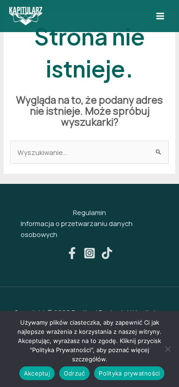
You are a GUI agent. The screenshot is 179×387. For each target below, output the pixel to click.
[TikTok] (107, 253)
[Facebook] (72, 253)
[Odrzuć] (167, 349)
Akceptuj (37, 373)
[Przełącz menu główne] (160, 16)
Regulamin (89, 212)
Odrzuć (74, 373)
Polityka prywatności (129, 373)
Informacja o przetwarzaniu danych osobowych (77, 229)
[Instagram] (89, 253)
